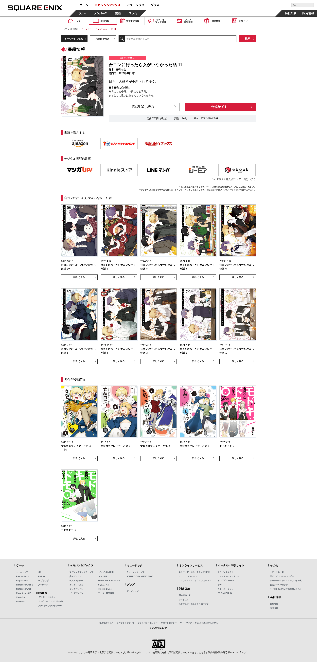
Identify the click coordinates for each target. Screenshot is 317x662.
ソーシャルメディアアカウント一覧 (286, 580)
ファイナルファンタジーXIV (50, 601)
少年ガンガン (75, 576)
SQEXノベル (104, 585)
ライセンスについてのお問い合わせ (286, 589)
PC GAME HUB (225, 593)
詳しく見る (79, 277)
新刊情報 (74, 29)
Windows (20, 602)
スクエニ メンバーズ (188, 576)
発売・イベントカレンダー (282, 576)
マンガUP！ (103, 576)
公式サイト (219, 107)
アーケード (43, 585)
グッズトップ (132, 591)
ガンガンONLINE (106, 572)
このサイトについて (125, 623)
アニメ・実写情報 (106, 593)
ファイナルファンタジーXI (50, 605)
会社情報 (274, 604)
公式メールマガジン (279, 585)
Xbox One (20, 597)
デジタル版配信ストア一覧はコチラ (236, 179)
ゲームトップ (22, 572)
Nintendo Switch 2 (24, 585)
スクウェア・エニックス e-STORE (194, 572)
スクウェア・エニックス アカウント (195, 580)
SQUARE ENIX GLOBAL (206, 623)
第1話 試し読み (142, 107)
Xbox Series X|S (23, 593)
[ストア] (83, 13)
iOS (39, 572)
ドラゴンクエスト (225, 572)
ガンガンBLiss (105, 589)
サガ (220, 585)
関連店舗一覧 (185, 595)
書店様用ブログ (106, 623)
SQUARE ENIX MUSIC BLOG (139, 576)
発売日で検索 (102, 38)
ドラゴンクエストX (46, 597)
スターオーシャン (225, 589)
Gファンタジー (76, 580)
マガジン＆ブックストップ (81, 572)
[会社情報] (290, 13)
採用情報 (274, 608)
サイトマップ (186, 623)
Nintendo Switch (23, 589)
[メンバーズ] (101, 13)
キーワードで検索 (73, 38)
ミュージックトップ (135, 572)
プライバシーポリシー (148, 623)
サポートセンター (169, 623)
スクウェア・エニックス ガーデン (194, 604)
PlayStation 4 (22, 580)
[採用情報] (308, 13)
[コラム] (132, 13)
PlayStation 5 (22, 576)
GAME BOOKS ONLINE (109, 580)
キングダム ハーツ (226, 580)
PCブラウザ (43, 580)
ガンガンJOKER (77, 585)
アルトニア (184, 600)
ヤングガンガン (76, 589)
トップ (64, 29)
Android (41, 576)
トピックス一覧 (277, 572)
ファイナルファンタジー (228, 576)
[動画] (118, 13)
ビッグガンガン (76, 593)
